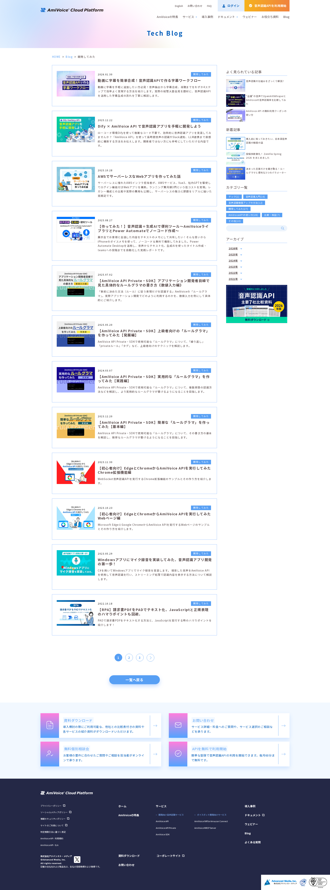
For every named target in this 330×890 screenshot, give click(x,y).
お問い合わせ (195, 6)
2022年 (233, 273)
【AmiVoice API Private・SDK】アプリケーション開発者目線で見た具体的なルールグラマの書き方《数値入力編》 (154, 282)
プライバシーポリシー (50, 805)
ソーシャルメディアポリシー (54, 812)
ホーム (122, 806)
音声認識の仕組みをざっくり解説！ (265, 81)
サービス (188, 17)
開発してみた (201, 74)
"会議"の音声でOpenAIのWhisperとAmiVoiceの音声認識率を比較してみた (266, 99)
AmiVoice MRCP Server (205, 827)
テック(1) (234, 196)
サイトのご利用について (52, 825)
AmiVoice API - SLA (49, 845)
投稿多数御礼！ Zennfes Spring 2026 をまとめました (263, 155)
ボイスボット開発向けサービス (211, 814)
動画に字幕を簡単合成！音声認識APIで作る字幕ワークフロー (149, 80)
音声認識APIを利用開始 (270, 6)
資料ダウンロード (129, 856)
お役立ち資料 (270, 17)
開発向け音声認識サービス (171, 814)
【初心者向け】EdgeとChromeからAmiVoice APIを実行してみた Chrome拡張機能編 (154, 470)
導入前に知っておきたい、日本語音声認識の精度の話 (266, 140)
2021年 (233, 279)
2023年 (233, 267)
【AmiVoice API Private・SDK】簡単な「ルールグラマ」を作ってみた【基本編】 (154, 424)
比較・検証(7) (272, 214)
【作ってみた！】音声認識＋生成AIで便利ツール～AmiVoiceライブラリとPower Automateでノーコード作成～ (153, 228)
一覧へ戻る (134, 679)
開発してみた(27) (238, 208)
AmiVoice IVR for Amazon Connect (211, 821)
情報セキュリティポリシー (53, 818)
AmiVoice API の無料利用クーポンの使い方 (266, 112)
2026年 (233, 248)
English (179, 6)
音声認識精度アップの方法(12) (246, 202)
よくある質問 (253, 842)
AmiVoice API (162, 821)
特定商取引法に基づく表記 (53, 831)
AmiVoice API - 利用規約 (51, 838)
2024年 (233, 260)
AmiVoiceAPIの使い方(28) (243, 214)
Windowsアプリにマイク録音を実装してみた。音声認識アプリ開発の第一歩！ (155, 561)
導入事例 (207, 17)
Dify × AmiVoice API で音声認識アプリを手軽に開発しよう (149, 126)
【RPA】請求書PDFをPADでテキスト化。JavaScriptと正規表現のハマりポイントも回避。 (153, 611)
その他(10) (235, 221)
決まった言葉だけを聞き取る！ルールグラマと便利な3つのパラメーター (266, 170)
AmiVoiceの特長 (167, 17)
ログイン (233, 6)
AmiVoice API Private (166, 827)
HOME (56, 57)
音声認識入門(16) (255, 196)
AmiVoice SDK (163, 834)
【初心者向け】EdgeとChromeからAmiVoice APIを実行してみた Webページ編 (154, 516)
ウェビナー (250, 17)
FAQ (209, 6)
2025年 (233, 254)
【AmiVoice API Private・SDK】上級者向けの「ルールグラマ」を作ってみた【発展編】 (154, 333)
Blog (286, 17)
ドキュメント (226, 17)
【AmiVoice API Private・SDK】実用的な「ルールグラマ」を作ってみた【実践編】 (154, 378)
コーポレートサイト (169, 856)
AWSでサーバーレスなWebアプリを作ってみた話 (139, 176)
